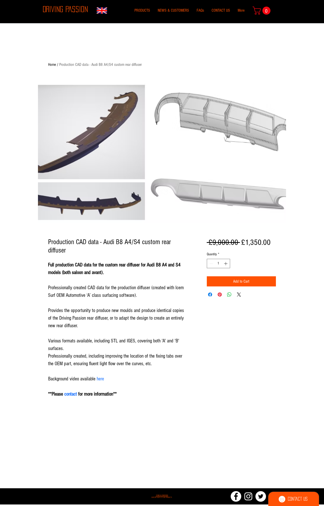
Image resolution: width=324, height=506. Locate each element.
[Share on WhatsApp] (229, 294)
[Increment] (226, 263)
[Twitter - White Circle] (260, 496)
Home (52, 64)
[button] (262, 11)
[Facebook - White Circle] (236, 496)
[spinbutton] (218, 263)
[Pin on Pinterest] (220, 294)
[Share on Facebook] (210, 294)
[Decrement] (211, 263)
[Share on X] (239, 294)
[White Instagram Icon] (248, 496)
